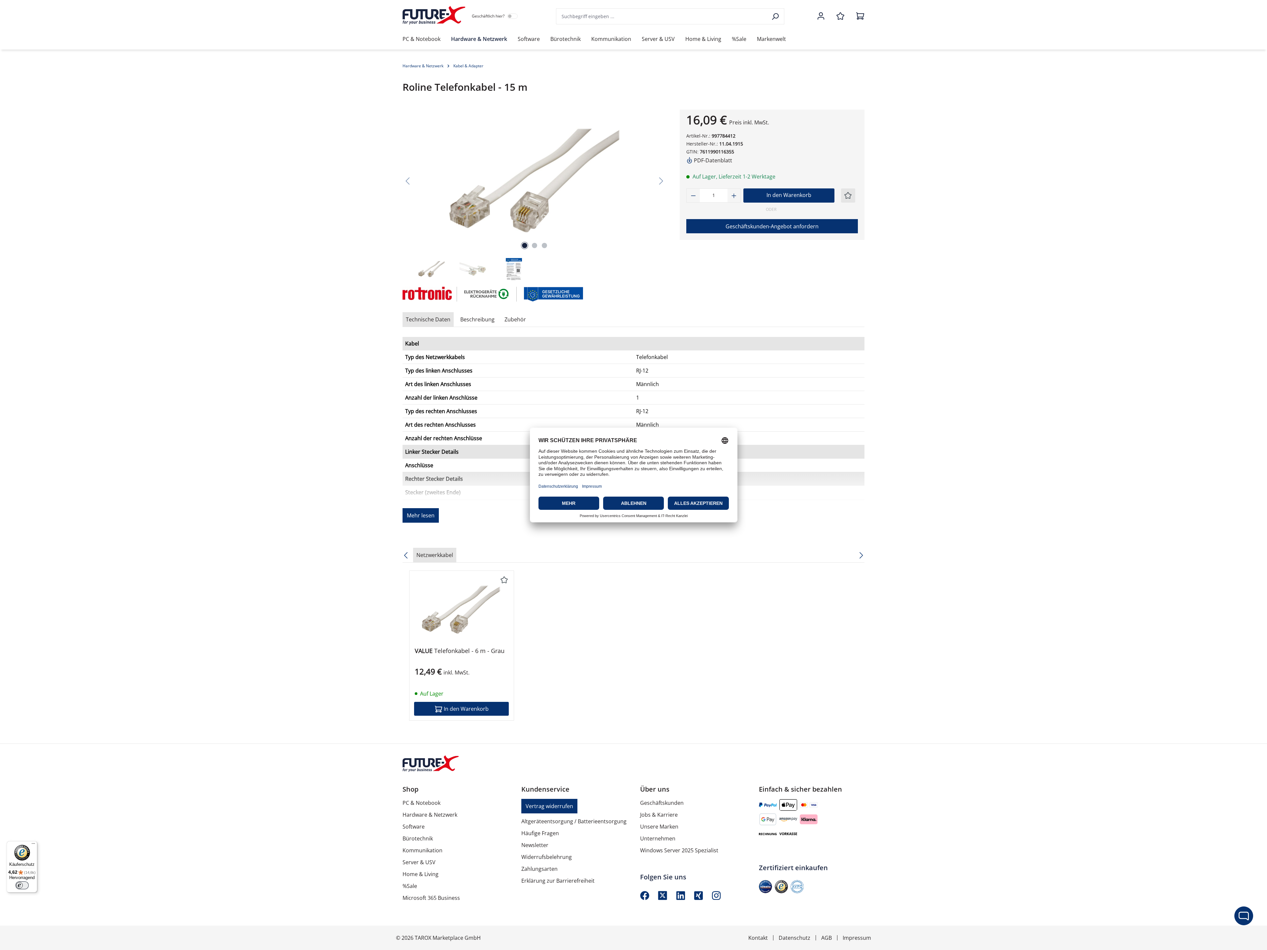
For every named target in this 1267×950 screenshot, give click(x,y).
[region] (534, 195)
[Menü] (33, 845)
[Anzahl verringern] (693, 195)
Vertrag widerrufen (549, 806)
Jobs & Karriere (659, 814)
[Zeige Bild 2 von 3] (534, 245)
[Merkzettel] (840, 16)
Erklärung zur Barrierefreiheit (558, 880)
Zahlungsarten (539, 868)
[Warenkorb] (858, 16)
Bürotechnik (418, 838)
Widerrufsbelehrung (546, 857)
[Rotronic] (426, 294)
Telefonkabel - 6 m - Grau (459, 651)
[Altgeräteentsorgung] (487, 293)
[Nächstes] (661, 180)
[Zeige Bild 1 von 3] (524, 245)
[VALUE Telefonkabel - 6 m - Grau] (461, 609)
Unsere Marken (659, 826)
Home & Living (421, 874)
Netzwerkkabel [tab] (434, 555)
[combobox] (662, 16)
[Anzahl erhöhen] (734, 195)
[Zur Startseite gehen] (434, 15)
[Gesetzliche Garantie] (553, 293)
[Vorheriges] (407, 180)
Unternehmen (657, 838)
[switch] (22, 885)
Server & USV (419, 862)
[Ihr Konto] (821, 16)
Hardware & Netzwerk (430, 814)
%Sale (410, 886)
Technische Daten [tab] (428, 319)
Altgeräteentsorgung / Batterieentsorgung (574, 821)
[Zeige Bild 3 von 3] (544, 245)
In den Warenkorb (788, 195)
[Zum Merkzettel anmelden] (848, 195)
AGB (826, 937)
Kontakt (758, 937)
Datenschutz (794, 937)
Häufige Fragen (540, 833)
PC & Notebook (421, 802)
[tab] (477, 319)
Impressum (857, 937)
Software (414, 826)
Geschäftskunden (662, 802)
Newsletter (534, 845)
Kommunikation (422, 850)
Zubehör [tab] (515, 319)
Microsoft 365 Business (431, 897)
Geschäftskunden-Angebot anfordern (772, 226)
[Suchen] (775, 16)
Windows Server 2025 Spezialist (679, 850)
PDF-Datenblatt (712, 160)
